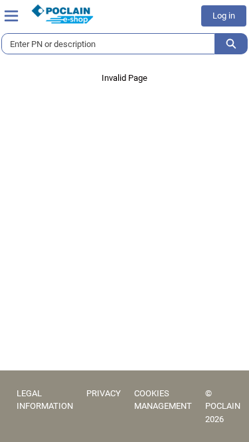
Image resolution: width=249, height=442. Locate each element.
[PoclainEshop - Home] (62, 14)
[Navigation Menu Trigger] (11, 16)
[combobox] (103, 44)
